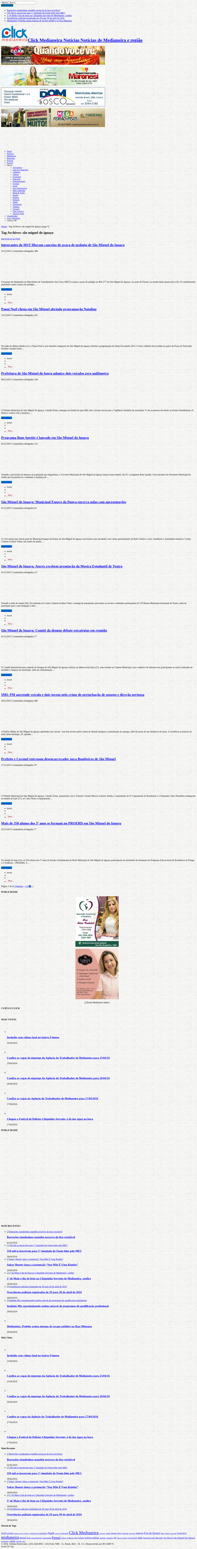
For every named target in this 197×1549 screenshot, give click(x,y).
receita (124, 1538)
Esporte (10, 163)
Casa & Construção (20, 170)
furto (162, 1533)
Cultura (16, 174)
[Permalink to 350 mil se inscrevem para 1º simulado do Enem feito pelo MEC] (37, 1245)
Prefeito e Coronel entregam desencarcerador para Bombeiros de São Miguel (58, 759)
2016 (3, 1533)
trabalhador (5, 1541)
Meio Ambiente (19, 191)
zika (23, 1541)
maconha (173, 1533)
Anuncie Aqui (18, 214)
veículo (19, 1541)
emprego (139, 1533)
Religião (16, 200)
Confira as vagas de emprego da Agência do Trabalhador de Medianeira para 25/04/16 (58, 1057)
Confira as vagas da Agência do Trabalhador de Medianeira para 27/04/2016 (52, 1098)
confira (108, 1533)
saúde (139, 1538)
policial (81, 1538)
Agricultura (17, 167)
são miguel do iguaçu (184, 1537)
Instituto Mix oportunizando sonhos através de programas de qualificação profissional (58, 1306)
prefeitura (109, 1538)
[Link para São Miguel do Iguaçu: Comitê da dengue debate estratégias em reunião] (22, 662)
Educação (16, 179)
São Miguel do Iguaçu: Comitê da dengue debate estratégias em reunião (54, 630)
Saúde (15, 202)
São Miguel (168, 1538)
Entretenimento (19, 181)
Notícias (10, 154)
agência (26, 1533)
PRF (115, 1538)
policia (63, 1538)
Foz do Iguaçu (152, 1533)
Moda (29, 1538)
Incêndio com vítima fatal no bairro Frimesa (33, 1037)
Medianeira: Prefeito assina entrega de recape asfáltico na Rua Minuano (39, 20)
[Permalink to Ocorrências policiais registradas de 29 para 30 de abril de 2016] (37, 1286)
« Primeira (18, 886)
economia (125, 1533)
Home (9, 151)
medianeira (10, 1537)
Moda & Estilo (19, 193)
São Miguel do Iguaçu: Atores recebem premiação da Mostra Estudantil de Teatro (61, 566)
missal (22, 1537)
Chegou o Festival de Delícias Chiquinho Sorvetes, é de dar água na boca (50, 1118)
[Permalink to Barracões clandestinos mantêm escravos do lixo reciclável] (34, 1231)
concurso (102, 1533)
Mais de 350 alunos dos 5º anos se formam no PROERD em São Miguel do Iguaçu (61, 823)
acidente (10, 1533)
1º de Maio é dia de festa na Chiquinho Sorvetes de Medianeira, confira (39, 15)
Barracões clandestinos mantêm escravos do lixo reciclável (33, 10)
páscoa (119, 1538)
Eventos (16, 184)
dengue (114, 1533)
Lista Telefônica (13, 218)
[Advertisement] (98, 1178)
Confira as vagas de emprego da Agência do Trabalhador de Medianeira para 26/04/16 (58, 1078)
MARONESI (181, 1533)
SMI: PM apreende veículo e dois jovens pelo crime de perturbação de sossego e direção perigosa (72, 695)
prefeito (103, 1538)
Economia (17, 177)
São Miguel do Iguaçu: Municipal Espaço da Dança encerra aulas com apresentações (63, 502)
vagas (12, 1541)
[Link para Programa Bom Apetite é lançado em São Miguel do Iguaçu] (22, 469)
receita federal (132, 1538)
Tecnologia (17, 204)
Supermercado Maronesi (153, 1538)
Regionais (11, 158)
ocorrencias (36, 1538)
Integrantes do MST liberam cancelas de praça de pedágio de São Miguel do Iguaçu (62, 245)
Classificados (12, 216)
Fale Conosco (18, 211)
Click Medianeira (83, 1532)
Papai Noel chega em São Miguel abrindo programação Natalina (48, 309)
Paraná (15, 195)
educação (132, 1533)
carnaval (57, 1533)
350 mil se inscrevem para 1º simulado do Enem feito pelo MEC (36, 13)
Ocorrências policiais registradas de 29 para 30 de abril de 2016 (35, 18)
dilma (119, 1533)
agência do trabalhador (39, 1533)
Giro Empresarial (20, 188)
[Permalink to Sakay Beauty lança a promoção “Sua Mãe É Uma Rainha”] (35, 1259)
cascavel (65, 1533)
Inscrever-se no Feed (10, 239)
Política (16, 197)
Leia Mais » (6, 289)
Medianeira (11, 156)
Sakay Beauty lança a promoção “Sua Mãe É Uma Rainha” (42, 1264)
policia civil (72, 1538)
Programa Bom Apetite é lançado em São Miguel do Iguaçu (45, 438)
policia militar (92, 1537)
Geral (15, 186)
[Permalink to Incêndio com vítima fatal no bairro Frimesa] (11, 1032)
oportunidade (46, 1538)
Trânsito (16, 207)
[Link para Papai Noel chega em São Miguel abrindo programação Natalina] (22, 341)
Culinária (16, 172)
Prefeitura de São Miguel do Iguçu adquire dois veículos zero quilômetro (55, 373)
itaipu (167, 1533)
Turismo (16, 209)
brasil (51, 1533)
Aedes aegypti (19, 1533)
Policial (10, 161)
